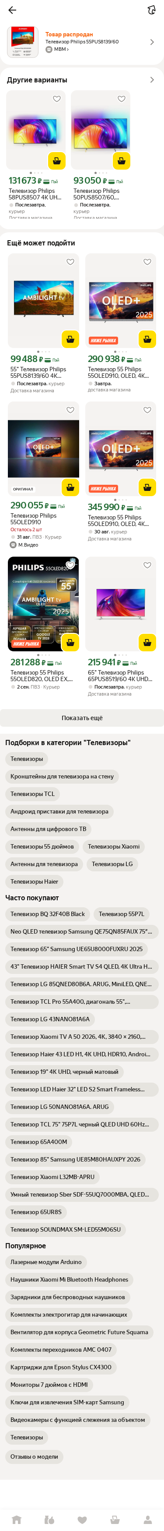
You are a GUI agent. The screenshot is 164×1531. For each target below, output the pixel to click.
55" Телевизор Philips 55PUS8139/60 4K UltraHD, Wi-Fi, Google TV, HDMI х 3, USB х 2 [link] (38, 372)
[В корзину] (56, 161)
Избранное (82, 1520)
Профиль (147, 1520)
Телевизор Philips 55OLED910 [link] (33, 519)
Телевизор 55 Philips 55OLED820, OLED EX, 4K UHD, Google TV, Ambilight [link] (39, 675)
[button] (12, 10)
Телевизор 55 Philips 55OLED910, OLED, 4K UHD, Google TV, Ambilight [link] (116, 372)
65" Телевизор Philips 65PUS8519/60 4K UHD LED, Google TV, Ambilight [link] (118, 675)
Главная (16, 1520)
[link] (26, 759)
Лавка (49, 1520)
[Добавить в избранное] (57, 99)
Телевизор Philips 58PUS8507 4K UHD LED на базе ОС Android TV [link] (35, 194)
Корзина (114, 1520)
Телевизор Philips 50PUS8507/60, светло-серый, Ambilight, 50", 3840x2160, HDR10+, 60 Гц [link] (100, 194)
